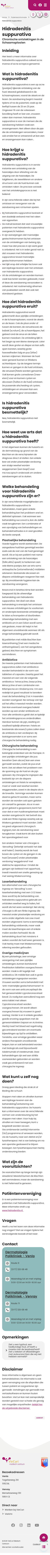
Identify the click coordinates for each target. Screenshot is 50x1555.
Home (4, 17)
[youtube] (37, 1525)
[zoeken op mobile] (34, 5)
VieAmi (8, 1514)
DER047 (39, 1418)
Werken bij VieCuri (14, 1510)
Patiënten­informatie (19, 17)
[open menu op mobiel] (45, 5)
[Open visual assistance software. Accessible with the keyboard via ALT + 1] (33, 14)
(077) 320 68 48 (19, 1269)
